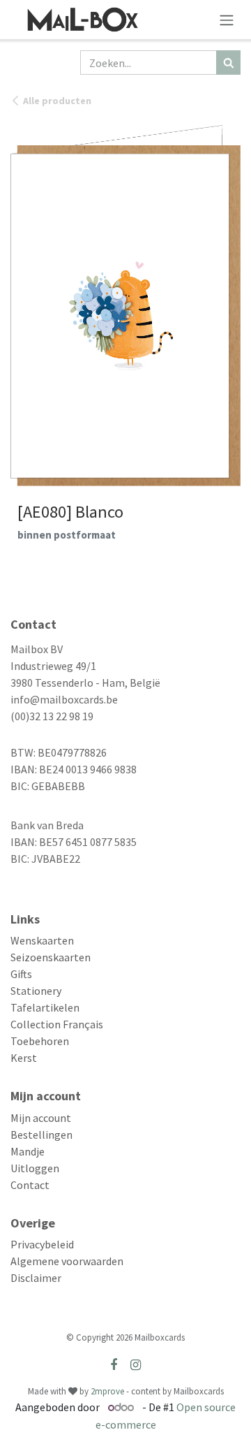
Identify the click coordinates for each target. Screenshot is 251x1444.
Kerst (23, 1058)
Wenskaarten (42, 940)
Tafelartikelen (44, 1007)
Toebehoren (39, 1041)
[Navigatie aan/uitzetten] (227, 19)
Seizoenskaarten (50, 957)
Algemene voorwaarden (66, 1261)
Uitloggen (34, 1168)
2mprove (107, 1391)
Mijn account (40, 1118)
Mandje (27, 1151)
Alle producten (57, 100)
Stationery (35, 991)
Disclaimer (35, 1278)
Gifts (21, 974)
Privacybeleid (42, 1244)
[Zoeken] (228, 62)
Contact (30, 1185)
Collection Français (56, 1024)
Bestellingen (41, 1135)
